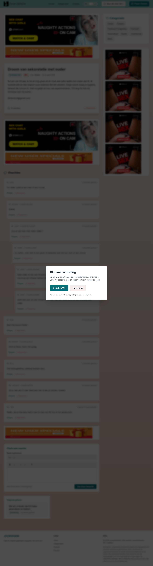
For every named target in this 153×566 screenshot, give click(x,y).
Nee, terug (78, 288)
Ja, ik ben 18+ (59, 288)
